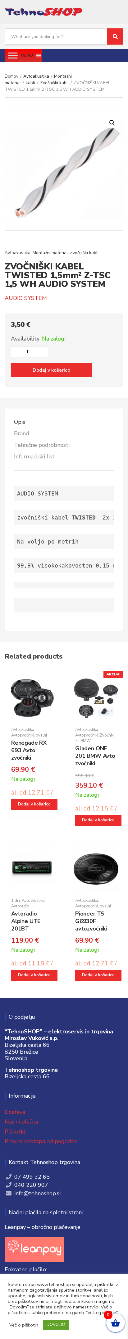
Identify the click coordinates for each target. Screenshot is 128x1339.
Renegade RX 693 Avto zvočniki (29, 750)
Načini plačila (21, 1121)
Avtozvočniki (22, 735)
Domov (11, 76)
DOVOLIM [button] (56, 1324)
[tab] (64, 422)
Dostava (15, 1112)
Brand (21, 433)
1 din (15, 900)
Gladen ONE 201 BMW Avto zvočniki (95, 756)
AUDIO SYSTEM (26, 298)
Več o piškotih (23, 1325)
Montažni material (50, 253)
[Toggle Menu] (13, 55)
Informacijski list (34, 456)
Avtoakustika (36, 76)
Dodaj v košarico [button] (34, 804)
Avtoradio (20, 906)
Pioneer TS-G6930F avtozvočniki (91, 921)
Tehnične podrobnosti (42, 445)
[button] (27, 55)
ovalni (41, 735)
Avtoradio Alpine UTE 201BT (25, 921)
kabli (30, 83)
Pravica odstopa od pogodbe (41, 1141)
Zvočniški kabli (54, 83)
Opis (19, 422)
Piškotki (15, 1131)
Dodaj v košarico (51, 370)
